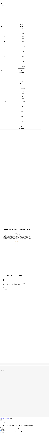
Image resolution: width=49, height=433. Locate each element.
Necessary (2, 426)
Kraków (24, 43)
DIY (21, 70)
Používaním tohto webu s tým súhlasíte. (5, 418)
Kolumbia (23, 114)
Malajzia (23, 64)
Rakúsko (23, 33)
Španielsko (22, 91)
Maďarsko (23, 96)
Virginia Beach (23, 56)
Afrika (22, 59)
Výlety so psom (21, 72)
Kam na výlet (16, 226)
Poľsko (23, 41)
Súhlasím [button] (11, 418)
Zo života (21, 24)
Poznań (24, 101)
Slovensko (23, 86)
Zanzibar (23, 61)
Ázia (22, 119)
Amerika (22, 54)
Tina (3, 242)
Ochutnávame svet (21, 68)
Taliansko (23, 106)
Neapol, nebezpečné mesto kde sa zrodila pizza (17, 275)
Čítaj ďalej (16, 241)
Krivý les (24, 46)
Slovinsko (23, 109)
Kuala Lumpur (23, 66)
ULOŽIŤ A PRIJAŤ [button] (2, 432)
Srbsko (23, 38)
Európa (22, 28)
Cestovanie (21, 26)
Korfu (23, 36)
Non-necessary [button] (2, 429)
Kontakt (3, 5)
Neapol (24, 51)
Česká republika (23, 31)
